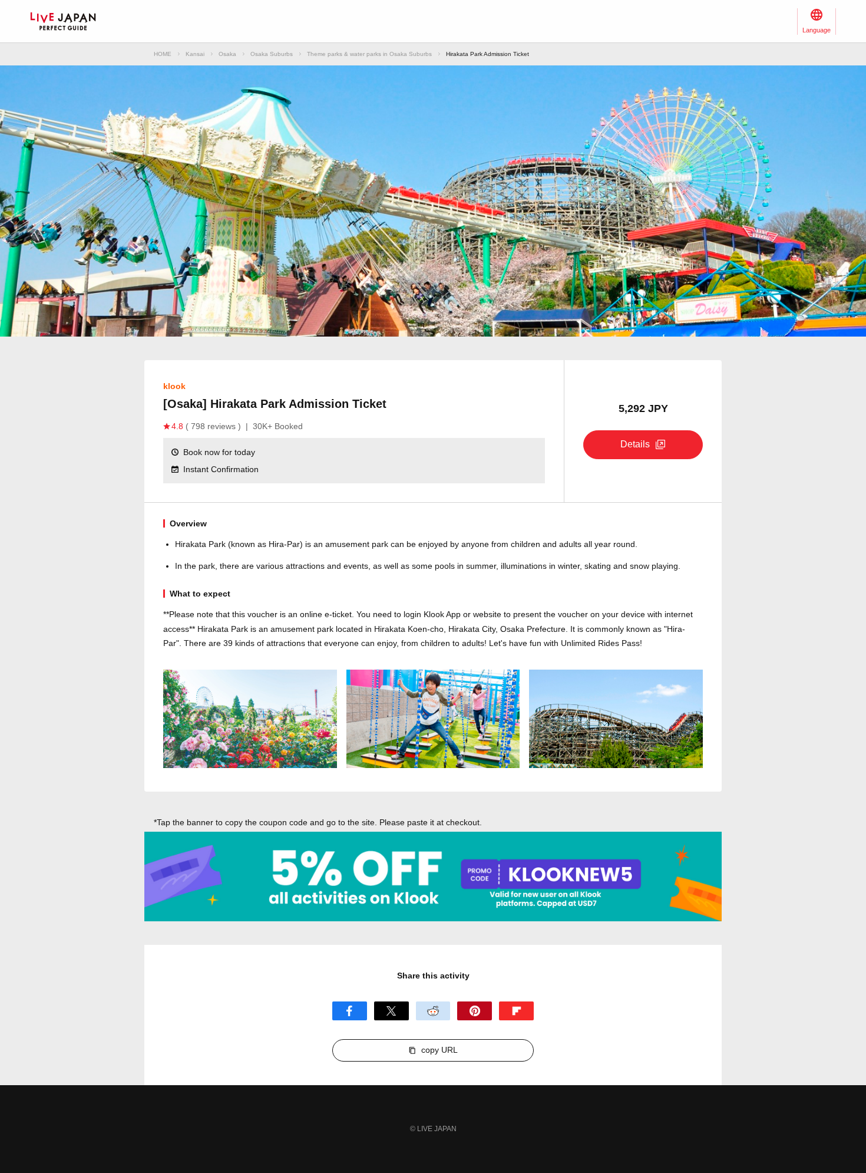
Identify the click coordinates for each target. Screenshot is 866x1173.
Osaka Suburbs (271, 54)
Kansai (195, 54)
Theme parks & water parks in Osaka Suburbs (369, 54)
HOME (162, 54)
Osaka (227, 54)
